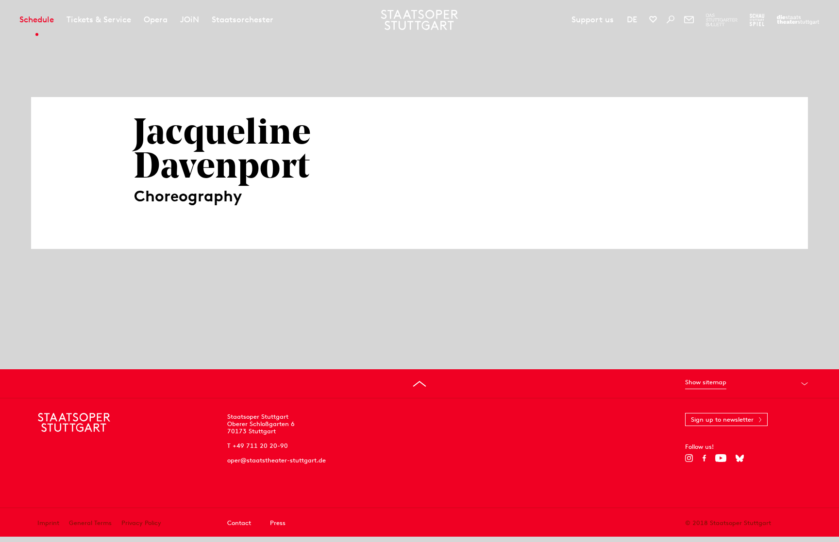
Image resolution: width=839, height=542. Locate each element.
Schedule (36, 19)
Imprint (48, 523)
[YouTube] (720, 458)
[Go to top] (419, 383)
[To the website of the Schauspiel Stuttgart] (757, 20)
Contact (239, 523)
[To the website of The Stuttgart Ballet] (722, 20)
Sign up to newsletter (722, 419)
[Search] (670, 19)
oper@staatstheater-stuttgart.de (276, 460)
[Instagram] (689, 458)
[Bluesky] (740, 458)
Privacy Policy (141, 523)
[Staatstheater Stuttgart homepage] (419, 20)
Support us (592, 19)
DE (632, 19)
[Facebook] (704, 458)
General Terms (90, 523)
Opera (156, 19)
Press (277, 523)
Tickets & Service (99, 19)
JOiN (189, 19)
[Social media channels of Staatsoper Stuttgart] (653, 19)
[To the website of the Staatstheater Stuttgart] (798, 20)
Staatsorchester (242, 19)
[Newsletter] (689, 19)
